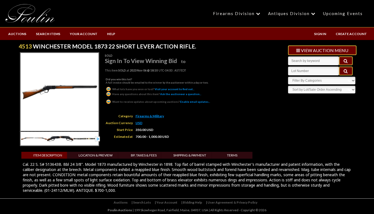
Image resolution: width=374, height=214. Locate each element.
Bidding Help (192, 202)
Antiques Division (289, 13)
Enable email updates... (161, 101)
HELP (111, 34)
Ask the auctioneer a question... (156, 94)
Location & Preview (96, 155)
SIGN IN (320, 34)
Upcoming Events (343, 13)
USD (139, 123)
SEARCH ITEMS (48, 34)
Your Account (166, 202)
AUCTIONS (17, 34)
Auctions (121, 202)
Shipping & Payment (189, 155)
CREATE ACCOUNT (351, 34)
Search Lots (142, 202)
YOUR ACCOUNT (83, 34)
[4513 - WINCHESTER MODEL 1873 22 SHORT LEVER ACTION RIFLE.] (27, 144)
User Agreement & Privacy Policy (232, 202)
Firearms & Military (150, 116)
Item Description (47, 155)
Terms (232, 155)
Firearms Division (234, 13)
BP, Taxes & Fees (144, 155)
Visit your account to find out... (153, 89)
